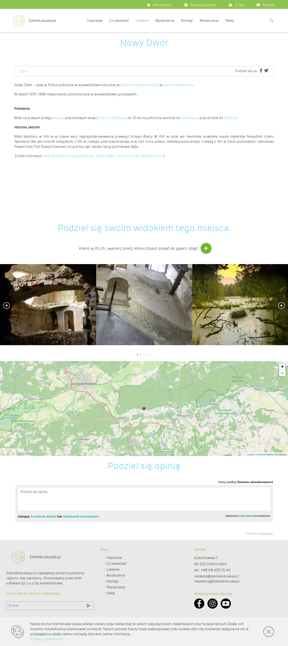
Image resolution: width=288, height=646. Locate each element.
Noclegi (187, 20)
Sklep (229, 20)
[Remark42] (144, 507)
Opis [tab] (24, 71)
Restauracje (209, 20)
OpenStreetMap (266, 454)
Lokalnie (142, 20)
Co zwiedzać (119, 20)
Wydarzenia (165, 20)
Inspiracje (94, 20)
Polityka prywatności (46, 639)
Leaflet (250, 454)
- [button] (282, 373)
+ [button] (282, 366)
